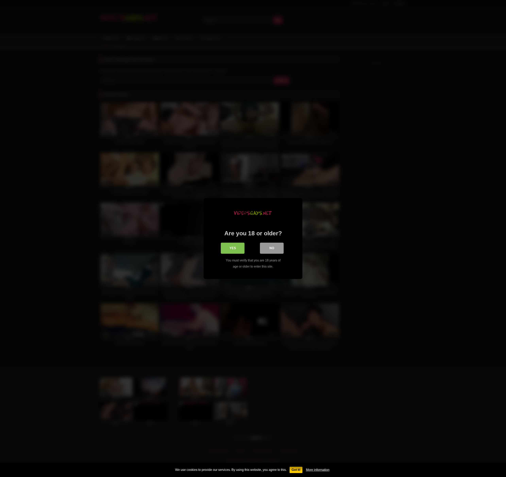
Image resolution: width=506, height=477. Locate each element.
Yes (232, 248)
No (271, 248)
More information (317, 469)
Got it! (296, 469)
